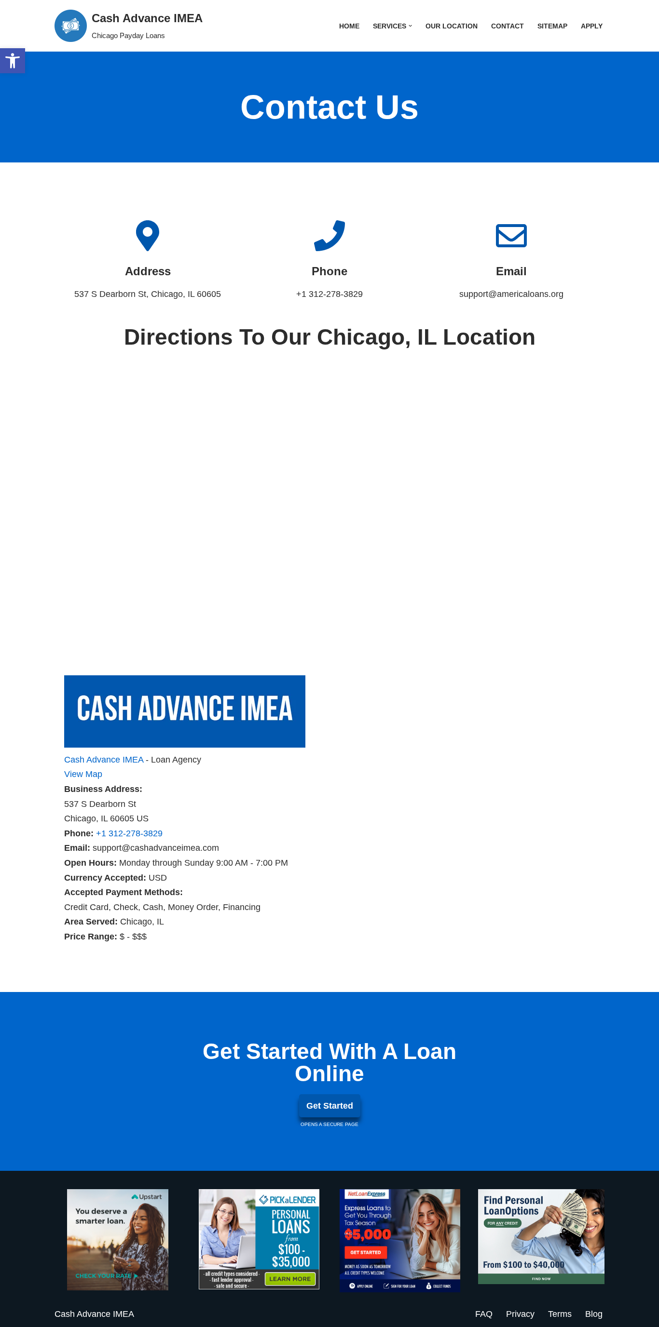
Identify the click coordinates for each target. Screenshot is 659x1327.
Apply (592, 26)
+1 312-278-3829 (129, 833)
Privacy (520, 1314)
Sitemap (552, 26)
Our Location (452, 26)
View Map (83, 774)
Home (349, 26)
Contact (507, 26)
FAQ (484, 1314)
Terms (560, 1314)
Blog (594, 1314)
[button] (410, 25)
